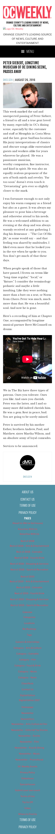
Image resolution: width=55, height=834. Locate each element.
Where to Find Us (27, 814)
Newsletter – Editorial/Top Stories (29, 730)
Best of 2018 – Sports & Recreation (29, 569)
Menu (30, 51)
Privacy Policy (28, 512)
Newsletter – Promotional (29, 759)
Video (27, 808)
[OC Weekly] (13, 28)
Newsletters (27, 719)
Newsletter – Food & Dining (29, 747)
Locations (29, 623)
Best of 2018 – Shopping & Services (29, 563)
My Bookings (29, 629)
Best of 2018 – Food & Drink (29, 557)
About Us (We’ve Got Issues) (27, 523)
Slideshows (27, 778)
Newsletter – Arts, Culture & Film (29, 724)
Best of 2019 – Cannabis (29, 587)
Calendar (27, 612)
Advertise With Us (27, 529)
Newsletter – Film (29, 741)
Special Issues (27, 784)
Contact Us (27, 499)
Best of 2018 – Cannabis (29, 552)
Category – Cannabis (27, 653)
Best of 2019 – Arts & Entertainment (29, 581)
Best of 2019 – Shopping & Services (29, 599)
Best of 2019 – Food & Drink (29, 593)
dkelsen (8, 80)
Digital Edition (27, 695)
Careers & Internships (27, 642)
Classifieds (27, 683)
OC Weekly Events (27, 766)
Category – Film (27, 659)
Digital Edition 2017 (29, 700)
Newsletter (27, 713)
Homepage (27, 707)
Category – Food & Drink (28, 665)
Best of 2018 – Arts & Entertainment (29, 546)
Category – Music (27, 671)
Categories (29, 617)
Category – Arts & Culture (28, 648)
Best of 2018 (27, 541)
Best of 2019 (27, 576)
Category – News (27, 677)
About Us (27, 492)
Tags (29, 635)
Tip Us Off (27, 802)
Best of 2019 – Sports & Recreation (29, 605)
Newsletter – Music (29, 753)
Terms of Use (28, 505)
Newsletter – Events (29, 735)
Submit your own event (27, 790)
